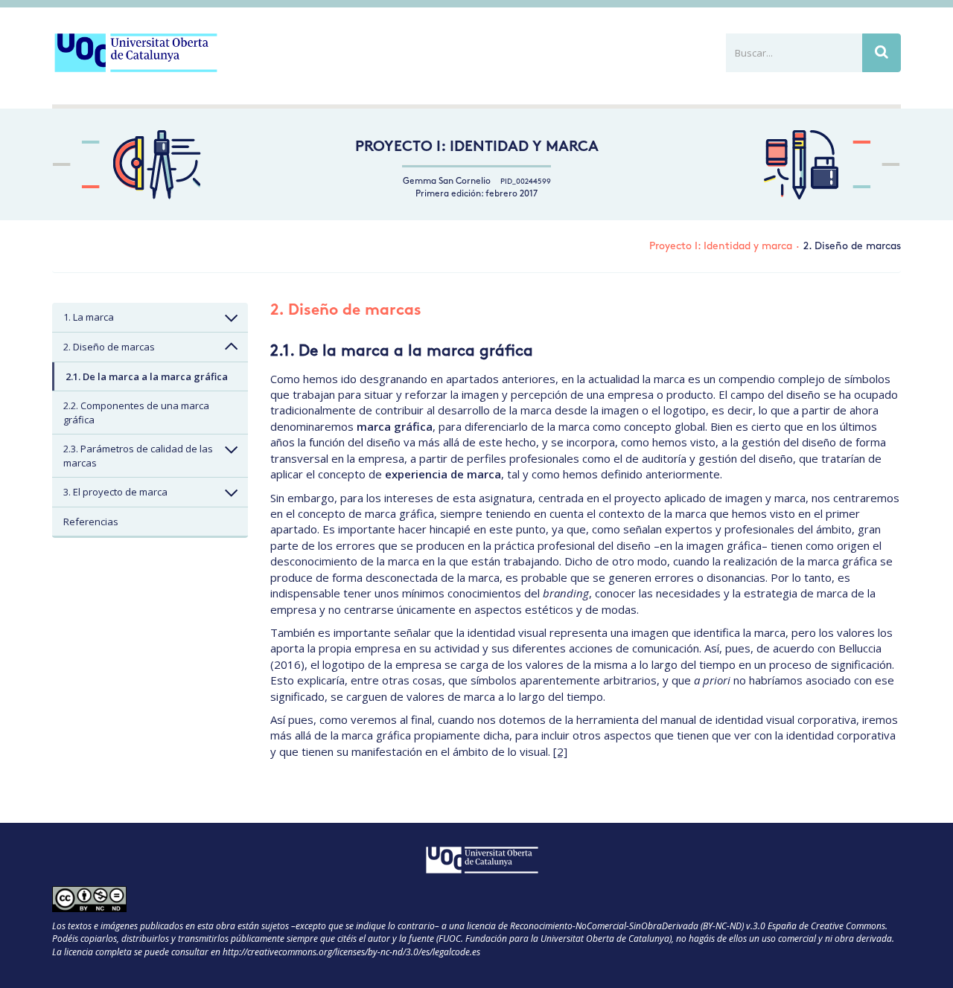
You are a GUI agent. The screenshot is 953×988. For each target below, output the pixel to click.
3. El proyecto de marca (115, 491)
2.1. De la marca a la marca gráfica (147, 376)
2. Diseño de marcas (109, 346)
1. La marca (88, 317)
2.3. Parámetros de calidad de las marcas (138, 455)
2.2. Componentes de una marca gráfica (136, 412)
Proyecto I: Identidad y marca (477, 148)
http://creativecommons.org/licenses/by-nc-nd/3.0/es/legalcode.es (351, 952)
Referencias (90, 521)
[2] (560, 751)
